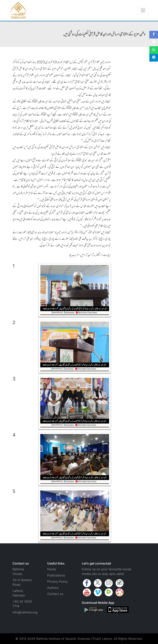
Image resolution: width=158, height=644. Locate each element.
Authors (53, 588)
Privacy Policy (57, 581)
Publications (56, 575)
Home (51, 569)
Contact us (55, 594)
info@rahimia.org (25, 612)
